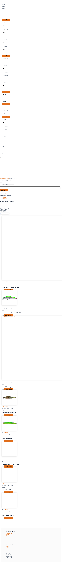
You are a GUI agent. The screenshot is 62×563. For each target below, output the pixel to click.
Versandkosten (7, 193)
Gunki (5, 136)
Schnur (3, 89)
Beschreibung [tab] (4, 197)
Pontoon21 (6, 75)
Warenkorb (3, 8)
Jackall (5, 129)
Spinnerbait (6, 42)
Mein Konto (3, 6)
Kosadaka (18, 191)
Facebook (7, 547)
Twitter (7, 549)
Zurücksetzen (4, 185)
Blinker (5, 32)
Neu (2, 153)
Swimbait (5, 46)
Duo (5, 122)
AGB (6, 535)
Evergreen (6, 68)
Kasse (3, 10)
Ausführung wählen (9, 289)
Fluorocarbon (6, 98)
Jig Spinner (6, 29)
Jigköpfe (3, 139)
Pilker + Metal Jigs (7, 49)
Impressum (7, 534)
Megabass (6, 72)
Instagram (7, 546)
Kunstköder (4, 178)
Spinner (5, 39)
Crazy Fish (6, 58)
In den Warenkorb (4, 190)
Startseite (3, 4)
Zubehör (3, 146)
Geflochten (6, 94)
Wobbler (5, 22)
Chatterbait (6, 36)
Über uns (7, 542)
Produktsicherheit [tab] (4, 198)
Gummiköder (6, 25)
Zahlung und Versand (9, 533)
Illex (5, 119)
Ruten (3, 53)
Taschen (3, 113)
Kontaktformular (8, 537)
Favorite (5, 85)
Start (1, 178)
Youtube (7, 548)
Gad (5, 82)
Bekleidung (3, 101)
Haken (3, 143)
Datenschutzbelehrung (9, 536)
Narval (5, 65)
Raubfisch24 (6, 110)
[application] (5, 17)
